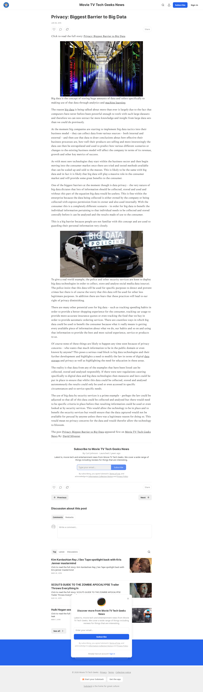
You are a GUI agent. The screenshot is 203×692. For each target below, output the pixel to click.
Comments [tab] (58, 517)
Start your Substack (94, 679)
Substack (88, 686)
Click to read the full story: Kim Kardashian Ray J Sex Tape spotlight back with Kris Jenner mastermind (87, 568)
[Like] (54, 29)
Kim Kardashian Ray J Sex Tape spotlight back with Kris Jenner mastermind (86, 561)
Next (143, 497)
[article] (101, 568)
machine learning (115, 103)
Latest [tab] (61, 552)
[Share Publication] (169, 5)
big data (69, 110)
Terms (111, 672)
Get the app (115, 679)
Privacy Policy (122, 646)
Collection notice (123, 672)
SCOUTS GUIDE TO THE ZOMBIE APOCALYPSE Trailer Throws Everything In (85, 586)
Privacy (103, 672)
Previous (61, 497)
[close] (128, 598)
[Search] (163, 5)
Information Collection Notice (101, 646)
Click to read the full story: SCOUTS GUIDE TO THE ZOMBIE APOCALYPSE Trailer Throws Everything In (86, 593)
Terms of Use (115, 643)
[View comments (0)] (60, 29)
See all (56, 631)
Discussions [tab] (72, 552)
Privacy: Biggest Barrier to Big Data (104, 36)
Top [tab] (54, 552)
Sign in (194, 5)
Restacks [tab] (69, 517)
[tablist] (63, 517)
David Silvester (71, 436)
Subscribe (180, 5)
